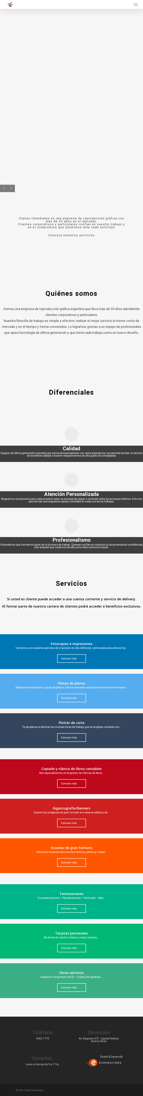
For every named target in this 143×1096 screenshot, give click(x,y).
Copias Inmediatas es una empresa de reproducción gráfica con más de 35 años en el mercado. (71, 223)
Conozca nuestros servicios (71, 235)
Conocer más (69, 658)
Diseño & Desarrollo (111, 1056)
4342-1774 (42, 1038)
